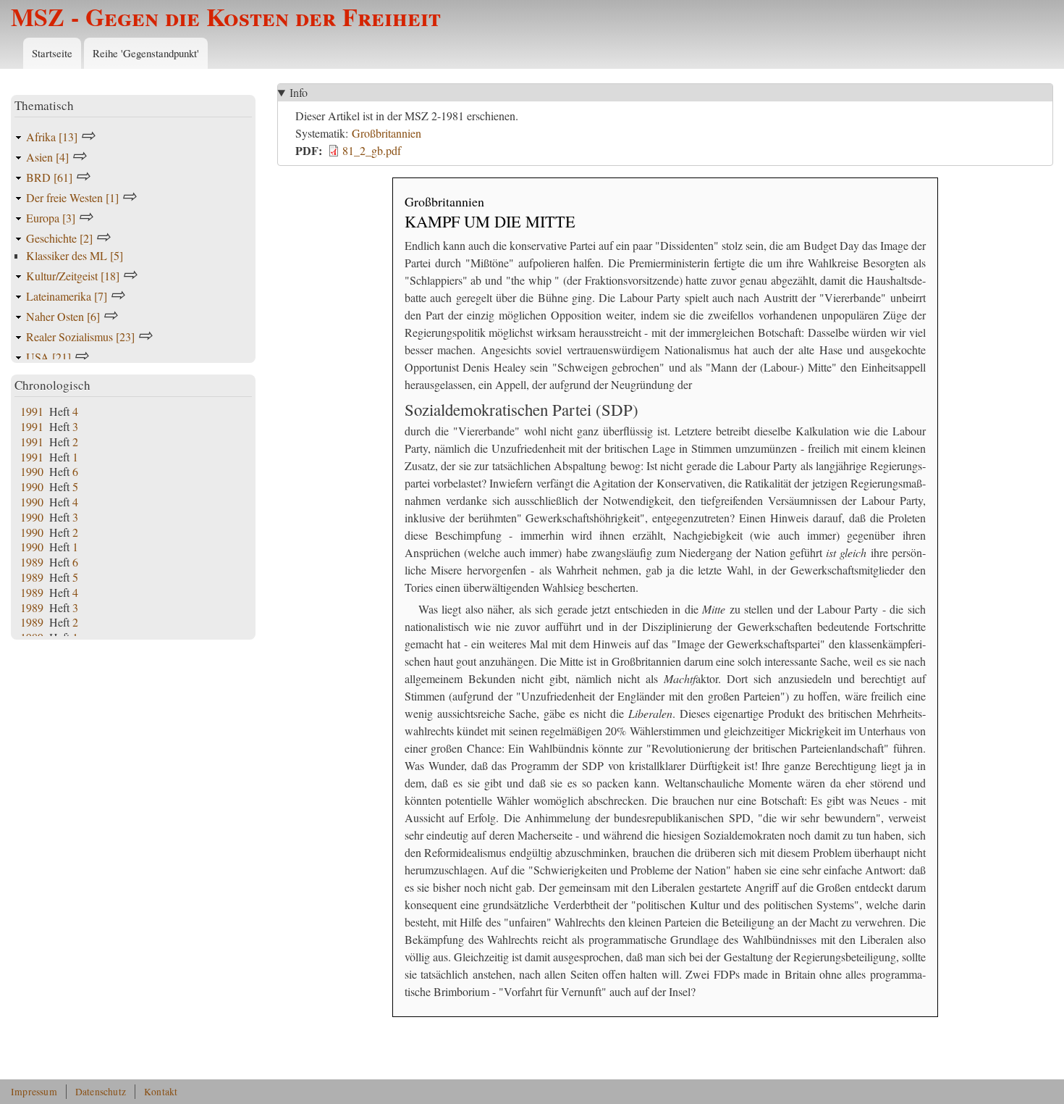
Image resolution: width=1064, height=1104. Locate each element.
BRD (49, 177)
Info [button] (299, 92)
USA (48, 356)
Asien (47, 156)
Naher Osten (63, 316)
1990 (31, 471)
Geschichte (59, 238)
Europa (50, 217)
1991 (31, 411)
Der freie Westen (72, 197)
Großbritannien (386, 133)
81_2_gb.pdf (371, 150)
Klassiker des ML (74, 255)
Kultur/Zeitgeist (72, 275)
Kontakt (160, 1091)
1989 (31, 561)
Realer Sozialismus (80, 336)
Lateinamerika (66, 296)
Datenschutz (100, 1091)
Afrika (51, 136)
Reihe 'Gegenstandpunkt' (146, 53)
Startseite (52, 53)
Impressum (34, 1091)
